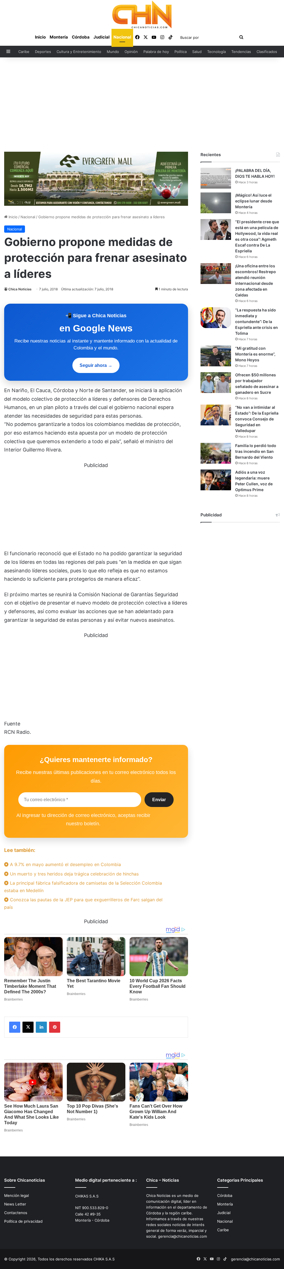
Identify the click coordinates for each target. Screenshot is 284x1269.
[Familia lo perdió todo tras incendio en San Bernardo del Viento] (216, 453)
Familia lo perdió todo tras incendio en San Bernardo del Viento (255, 451)
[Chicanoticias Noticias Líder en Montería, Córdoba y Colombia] (142, 14)
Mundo (113, 51)
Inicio (40, 37)
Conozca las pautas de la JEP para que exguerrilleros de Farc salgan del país (83, 903)
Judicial (101, 37)
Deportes (43, 51)
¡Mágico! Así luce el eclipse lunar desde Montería (253, 201)
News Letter (15, 1204)
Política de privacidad (23, 1221)
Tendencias (241, 51)
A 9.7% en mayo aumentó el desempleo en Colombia (65, 864)
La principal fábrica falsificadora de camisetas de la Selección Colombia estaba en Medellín (83, 886)
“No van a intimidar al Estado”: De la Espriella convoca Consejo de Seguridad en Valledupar (256, 419)
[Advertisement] (142, 104)
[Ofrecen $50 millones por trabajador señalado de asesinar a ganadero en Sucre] (216, 382)
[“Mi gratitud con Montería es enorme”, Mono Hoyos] (216, 356)
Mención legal (16, 1195)
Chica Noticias (20, 289)
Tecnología (216, 51)
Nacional (122, 37)
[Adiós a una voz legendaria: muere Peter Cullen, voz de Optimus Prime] (216, 479)
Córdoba (81, 37)
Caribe (23, 51)
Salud (197, 51)
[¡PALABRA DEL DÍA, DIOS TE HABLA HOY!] (216, 178)
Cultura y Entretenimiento (79, 51)
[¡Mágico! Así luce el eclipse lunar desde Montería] (216, 202)
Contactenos (15, 1212)
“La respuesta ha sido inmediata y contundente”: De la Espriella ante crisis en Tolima (256, 322)
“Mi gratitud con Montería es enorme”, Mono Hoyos (255, 354)
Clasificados (267, 51)
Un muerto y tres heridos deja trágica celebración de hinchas (74, 874)
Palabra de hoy (156, 51)
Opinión (131, 51)
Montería (59, 37)
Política (180, 51)
